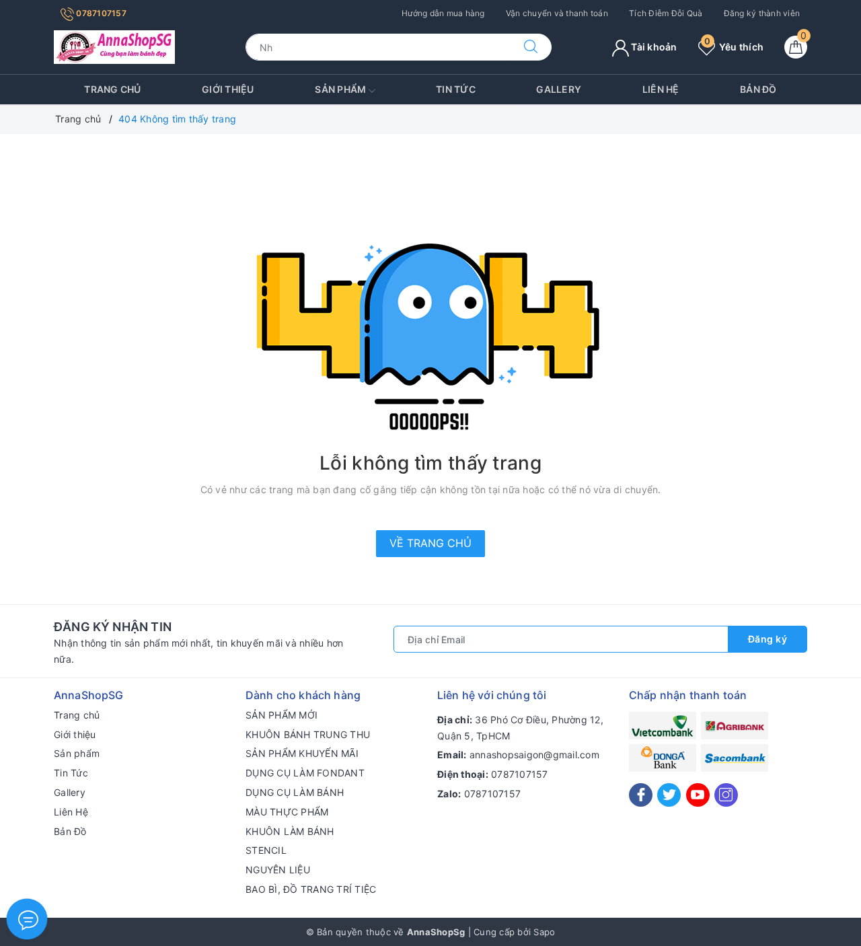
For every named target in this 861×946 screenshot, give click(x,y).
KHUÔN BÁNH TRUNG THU (308, 734)
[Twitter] (669, 795)
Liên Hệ (660, 89)
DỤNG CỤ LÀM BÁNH (295, 792)
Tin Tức (456, 89)
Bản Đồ (758, 89)
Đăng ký (768, 639)
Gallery (558, 89)
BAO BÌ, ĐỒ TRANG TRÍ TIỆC (311, 889)
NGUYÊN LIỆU (278, 869)
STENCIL (266, 850)
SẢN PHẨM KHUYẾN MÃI (302, 753)
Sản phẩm (341, 89)
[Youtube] (698, 795)
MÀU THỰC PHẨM (287, 811)
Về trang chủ (430, 543)
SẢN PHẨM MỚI (281, 715)
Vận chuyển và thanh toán (557, 13)
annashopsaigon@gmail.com (534, 754)
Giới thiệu (228, 89)
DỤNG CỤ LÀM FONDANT (305, 772)
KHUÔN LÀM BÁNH (290, 831)
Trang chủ (112, 89)
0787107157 (100, 13)
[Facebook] (640, 795)
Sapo (544, 931)
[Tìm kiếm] (531, 47)
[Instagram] (726, 795)
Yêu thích (733, 46)
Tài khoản (653, 46)
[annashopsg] (114, 46)
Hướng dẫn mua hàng (443, 13)
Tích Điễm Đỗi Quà (665, 13)
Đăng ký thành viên (762, 13)
